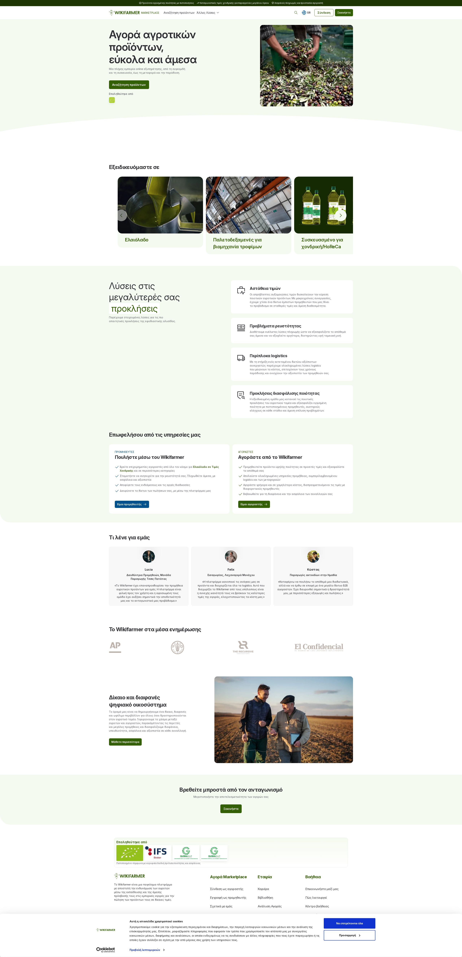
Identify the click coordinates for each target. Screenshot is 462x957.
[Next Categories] (340, 215)
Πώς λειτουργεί (316, 897)
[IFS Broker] (158, 853)
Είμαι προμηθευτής (129, 504)
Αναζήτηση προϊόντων (179, 12)
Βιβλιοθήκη (265, 897)
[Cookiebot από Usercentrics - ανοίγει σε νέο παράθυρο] (105, 950)
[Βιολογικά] (129, 853)
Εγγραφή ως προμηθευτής (228, 897)
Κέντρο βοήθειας (317, 906)
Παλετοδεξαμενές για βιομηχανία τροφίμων (237, 243)
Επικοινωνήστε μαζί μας (322, 889)
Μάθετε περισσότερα (125, 741)
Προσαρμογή (347, 935)
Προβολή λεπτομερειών (145, 949)
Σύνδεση (323, 12)
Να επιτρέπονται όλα (349, 923)
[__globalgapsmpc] (186, 853)
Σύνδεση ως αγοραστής (226, 889)
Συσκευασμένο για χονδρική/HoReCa (322, 243)
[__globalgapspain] (214, 853)
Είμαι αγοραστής (252, 504)
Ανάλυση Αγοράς (270, 906)
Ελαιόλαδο (136, 240)
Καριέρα (263, 889)
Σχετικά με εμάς (221, 906)
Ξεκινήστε (344, 12)
